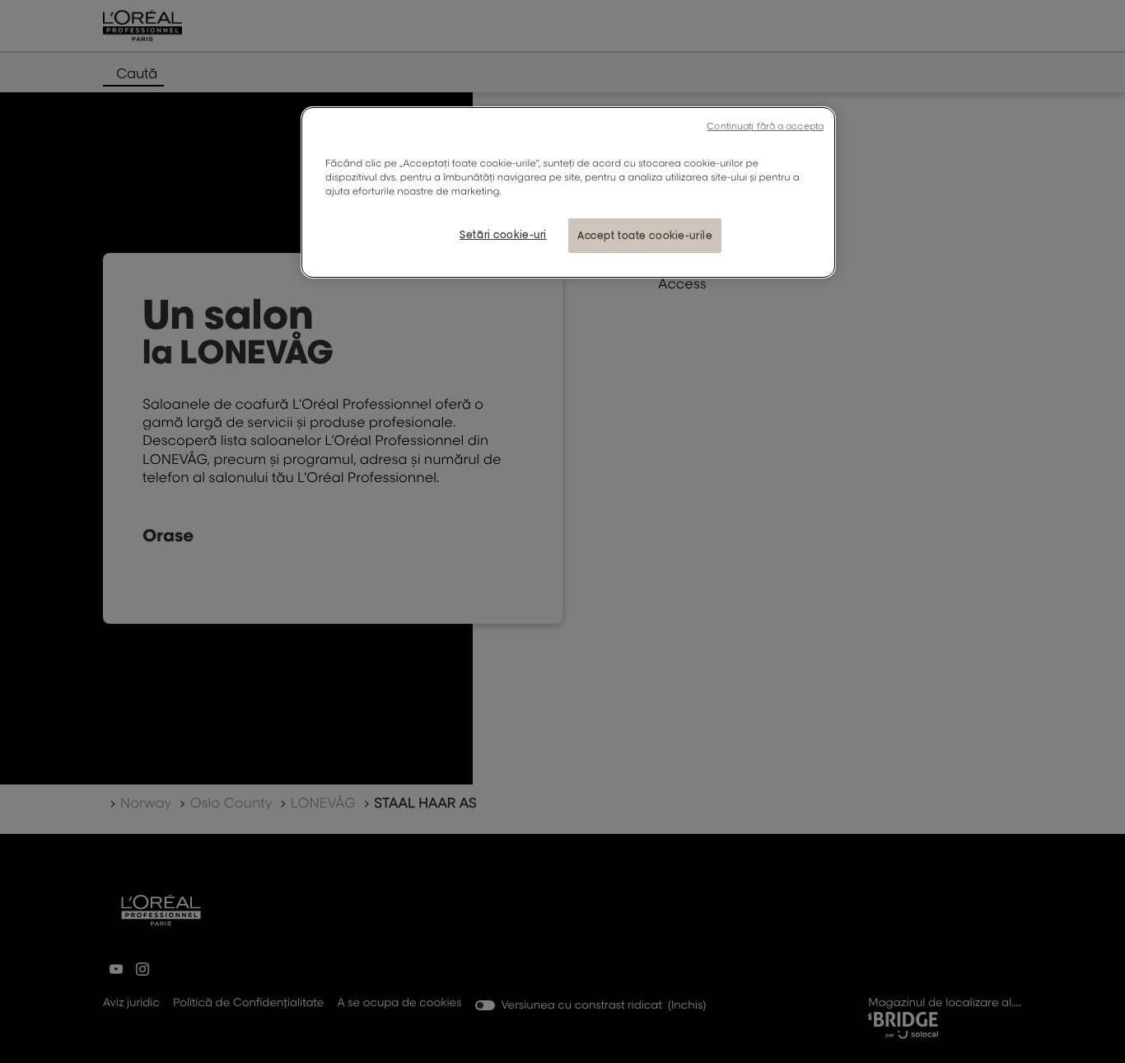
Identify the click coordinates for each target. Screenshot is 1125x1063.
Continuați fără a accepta (765, 126)
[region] (568, 192)
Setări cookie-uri (503, 234)
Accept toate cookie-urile (644, 235)
